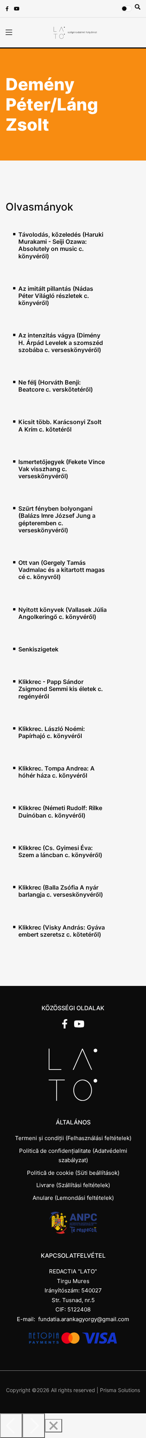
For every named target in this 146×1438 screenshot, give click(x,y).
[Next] (33, 1425)
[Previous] (11, 1425)
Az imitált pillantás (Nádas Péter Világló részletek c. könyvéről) (55, 295)
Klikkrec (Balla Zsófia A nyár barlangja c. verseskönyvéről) (60, 891)
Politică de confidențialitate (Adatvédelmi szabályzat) (73, 1155)
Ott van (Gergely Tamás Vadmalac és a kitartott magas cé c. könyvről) (61, 570)
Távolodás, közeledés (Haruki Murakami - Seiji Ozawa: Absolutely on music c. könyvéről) (60, 245)
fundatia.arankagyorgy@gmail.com (83, 1319)
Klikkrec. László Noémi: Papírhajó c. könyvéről (51, 732)
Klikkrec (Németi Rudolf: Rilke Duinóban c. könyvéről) (60, 811)
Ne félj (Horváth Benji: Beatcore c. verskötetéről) (55, 386)
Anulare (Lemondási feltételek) (73, 1197)
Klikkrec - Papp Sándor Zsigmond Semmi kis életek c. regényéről (60, 689)
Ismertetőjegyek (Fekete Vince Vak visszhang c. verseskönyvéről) (61, 469)
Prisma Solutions (120, 1390)
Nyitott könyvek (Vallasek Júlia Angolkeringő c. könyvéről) (62, 613)
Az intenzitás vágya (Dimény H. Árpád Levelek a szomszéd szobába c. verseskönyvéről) (60, 342)
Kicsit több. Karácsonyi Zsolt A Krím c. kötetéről (59, 425)
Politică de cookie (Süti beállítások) (73, 1172)
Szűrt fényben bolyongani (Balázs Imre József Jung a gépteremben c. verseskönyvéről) (56, 519)
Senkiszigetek (38, 649)
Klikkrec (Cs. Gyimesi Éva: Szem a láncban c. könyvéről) (60, 851)
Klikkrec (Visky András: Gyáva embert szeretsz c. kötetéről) (61, 931)
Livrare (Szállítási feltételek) (73, 1185)
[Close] (53, 1425)
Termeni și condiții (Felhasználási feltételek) (73, 1138)
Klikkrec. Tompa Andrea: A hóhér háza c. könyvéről (56, 772)
